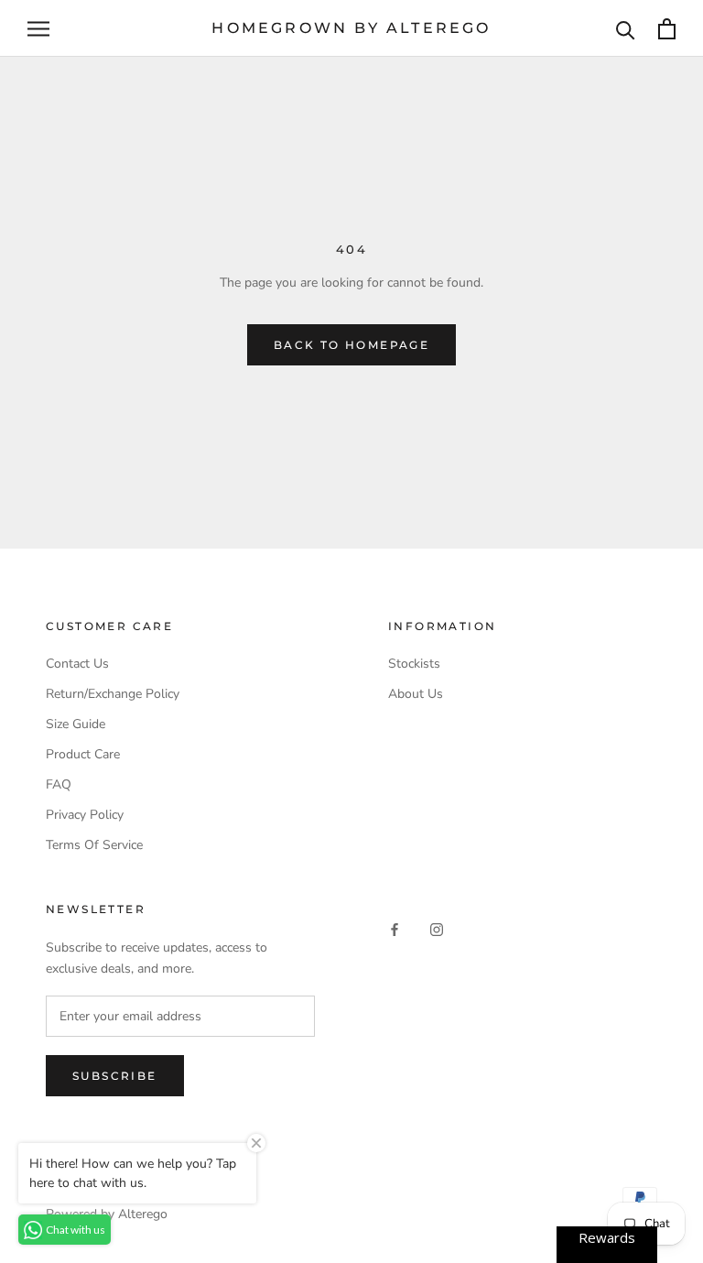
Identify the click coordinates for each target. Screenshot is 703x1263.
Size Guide (75, 724)
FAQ (58, 784)
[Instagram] (436, 929)
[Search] (625, 28)
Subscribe (114, 1076)
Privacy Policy (85, 814)
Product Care (83, 754)
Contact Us (77, 663)
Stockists (414, 663)
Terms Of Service (94, 845)
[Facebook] (394, 929)
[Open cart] (667, 28)
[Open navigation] (38, 29)
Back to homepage (351, 345)
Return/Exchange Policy (112, 693)
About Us (415, 693)
